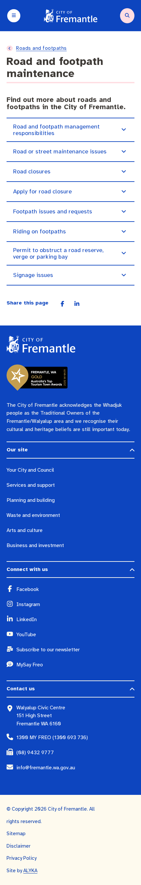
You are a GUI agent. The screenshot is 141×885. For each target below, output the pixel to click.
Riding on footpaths (39, 231)
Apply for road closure (42, 191)
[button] (123, 129)
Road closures (31, 171)
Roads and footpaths (41, 48)
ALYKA (30, 871)
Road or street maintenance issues (60, 151)
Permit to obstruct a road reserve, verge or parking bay (58, 253)
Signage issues (33, 275)
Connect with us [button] (27, 569)
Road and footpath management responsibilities (56, 130)
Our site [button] (17, 449)
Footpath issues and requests (52, 211)
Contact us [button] (21, 688)
